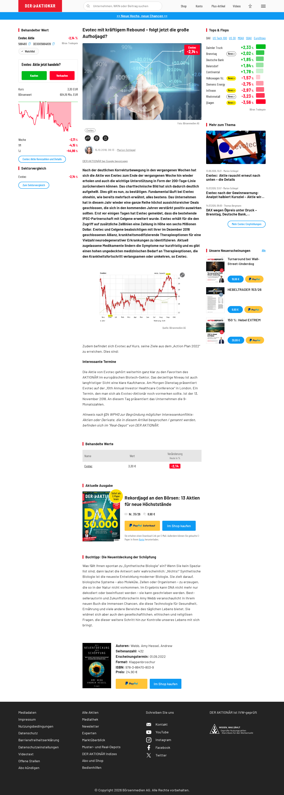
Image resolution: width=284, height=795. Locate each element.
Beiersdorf (212, 66)
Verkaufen (62, 75)
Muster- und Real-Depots (101, 747)
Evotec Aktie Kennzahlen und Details (42, 159)
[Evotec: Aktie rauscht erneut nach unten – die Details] (236, 147)
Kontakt (162, 724)
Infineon (211, 90)
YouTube (162, 732)
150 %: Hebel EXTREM (244, 320)
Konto (141, 539)
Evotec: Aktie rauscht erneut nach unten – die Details (233, 177)
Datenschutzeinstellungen (38, 747)
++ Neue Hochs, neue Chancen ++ (142, 16)
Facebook (163, 747)
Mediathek (90, 719)
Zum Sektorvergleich (34, 185)
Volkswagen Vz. (215, 78)
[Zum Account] (199, 6)
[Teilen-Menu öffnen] (88, 138)
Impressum (27, 719)
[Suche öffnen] (88, 6)
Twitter (161, 755)
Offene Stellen (29, 761)
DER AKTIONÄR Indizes (99, 754)
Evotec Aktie (26, 38)
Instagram (163, 740)
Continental (213, 72)
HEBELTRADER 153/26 (245, 289)
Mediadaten (27, 712)
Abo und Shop (92, 760)
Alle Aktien (90, 712)
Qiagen (210, 103)
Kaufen (34, 75)
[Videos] (237, 6)
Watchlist (30, 51)
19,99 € (235, 279)
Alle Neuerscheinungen (259, 251)
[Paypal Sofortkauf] (131, 684)
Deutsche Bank (215, 60)
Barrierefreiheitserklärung (38, 740)
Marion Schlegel (126, 149)
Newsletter (90, 726)
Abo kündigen (28, 768)
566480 (23, 43)
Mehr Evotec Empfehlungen (246, 224)
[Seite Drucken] (96, 138)
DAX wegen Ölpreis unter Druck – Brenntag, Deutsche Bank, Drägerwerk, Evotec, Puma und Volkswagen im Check (231, 212)
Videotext (26, 754)
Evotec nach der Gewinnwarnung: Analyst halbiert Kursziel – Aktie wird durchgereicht (234, 195)
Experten (89, 733)
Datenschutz (28, 733)
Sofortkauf (149, 525)
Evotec (90, 130)
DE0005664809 (42, 43)
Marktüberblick (93, 740)
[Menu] (263, 6)
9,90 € (235, 309)
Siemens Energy (215, 84)
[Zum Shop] (183, 6)
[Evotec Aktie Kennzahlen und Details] (48, 116)
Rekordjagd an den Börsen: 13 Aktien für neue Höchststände (162, 501)
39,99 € (236, 340)
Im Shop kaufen (179, 526)
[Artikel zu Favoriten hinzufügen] (105, 138)
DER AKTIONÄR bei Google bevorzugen (105, 161)
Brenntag (211, 54)
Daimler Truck (214, 48)
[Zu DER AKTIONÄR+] (218, 6)
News (231, 53)
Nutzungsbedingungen (35, 726)
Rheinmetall (213, 96)
